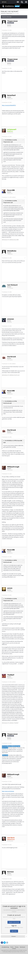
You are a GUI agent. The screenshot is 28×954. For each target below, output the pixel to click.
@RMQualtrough (16, 746)
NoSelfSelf (11, 95)
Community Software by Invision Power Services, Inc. (14, 951)
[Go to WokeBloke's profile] (4, 252)
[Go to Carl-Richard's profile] (4, 286)
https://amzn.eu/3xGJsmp (8, 791)
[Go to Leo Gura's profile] (4, 839)
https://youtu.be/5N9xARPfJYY (9, 105)
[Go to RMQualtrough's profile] (4, 468)
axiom (9, 588)
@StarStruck (5, 747)
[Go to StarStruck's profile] (4, 358)
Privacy (16, 947)
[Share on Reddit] (7, 942)
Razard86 (11, 190)
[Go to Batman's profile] (4, 873)
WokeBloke (11, 251)
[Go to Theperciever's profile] (4, 22)
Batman (10, 872)
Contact (14, 948)
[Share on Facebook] (2, 942)
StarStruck (11, 357)
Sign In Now (14, 931)
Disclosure (22, 947)
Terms (11, 947)
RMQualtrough (13, 467)
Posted (7, 30)
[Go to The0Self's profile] (4, 676)
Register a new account (14, 922)
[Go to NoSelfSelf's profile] (4, 96)
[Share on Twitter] (4, 942)
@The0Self (4, 746)
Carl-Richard (12, 285)
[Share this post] (24, 30)
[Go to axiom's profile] (4, 589)
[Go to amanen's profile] (4, 320)
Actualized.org (5, 947)
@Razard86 (5, 755)
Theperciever (9, 13)
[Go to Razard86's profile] (4, 191)
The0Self (10, 675)
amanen (10, 319)
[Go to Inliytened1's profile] (4, 130)
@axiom (10, 746)
